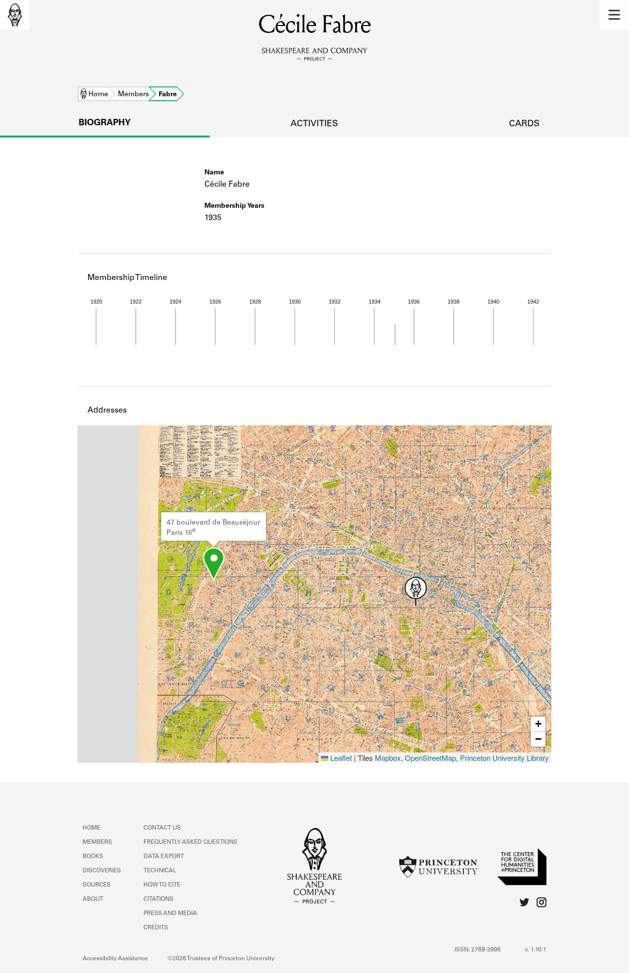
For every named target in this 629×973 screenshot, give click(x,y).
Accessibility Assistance (115, 959)
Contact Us (162, 828)
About (93, 899)
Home (98, 94)
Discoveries (102, 871)
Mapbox (388, 757)
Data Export (163, 857)
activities (314, 124)
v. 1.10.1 (535, 950)
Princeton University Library (504, 757)
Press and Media (170, 914)
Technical (159, 871)
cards (524, 124)
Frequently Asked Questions (190, 842)
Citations (158, 899)
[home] (14, 14)
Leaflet (340, 757)
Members (133, 94)
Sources (97, 885)
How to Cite (161, 885)
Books (93, 857)
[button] (614, 14)
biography (105, 123)
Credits (155, 928)
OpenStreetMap (430, 757)
